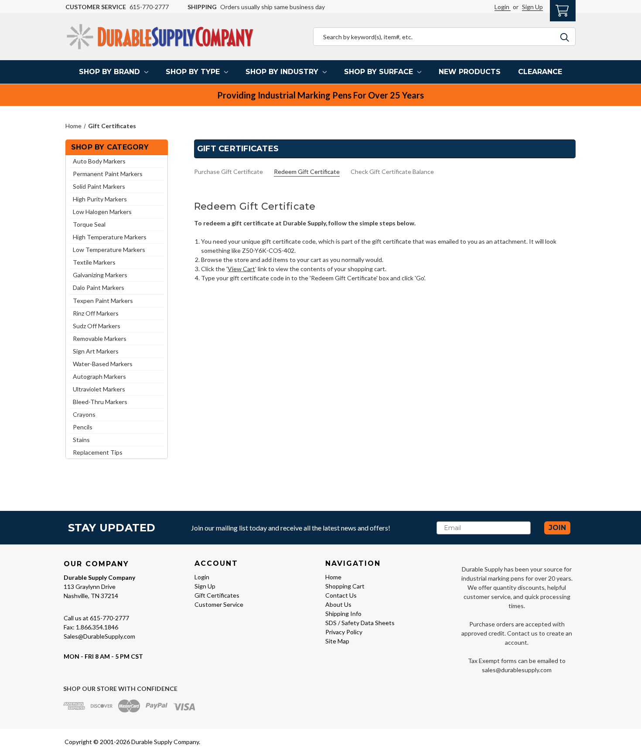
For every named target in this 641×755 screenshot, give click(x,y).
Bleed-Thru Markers (100, 401)
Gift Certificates (216, 595)
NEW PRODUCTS (470, 72)
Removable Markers (99, 338)
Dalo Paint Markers (98, 287)
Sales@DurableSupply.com (99, 636)
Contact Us (341, 595)
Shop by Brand (109, 72)
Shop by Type (193, 72)
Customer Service (218, 604)
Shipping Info (343, 613)
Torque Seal (89, 224)
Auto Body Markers (99, 161)
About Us (338, 604)
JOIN (557, 528)
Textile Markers (94, 262)
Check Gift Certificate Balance (392, 171)
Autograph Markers (99, 376)
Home (333, 577)
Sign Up (532, 6)
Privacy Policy (343, 632)
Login (502, 6)
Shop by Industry (281, 72)
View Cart (241, 268)
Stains (81, 439)
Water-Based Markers (103, 363)
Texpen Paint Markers (103, 300)
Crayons (84, 414)
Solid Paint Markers (99, 186)
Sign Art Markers (96, 351)
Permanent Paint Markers (108, 173)
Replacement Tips (98, 452)
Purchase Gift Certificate (228, 171)
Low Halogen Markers (102, 211)
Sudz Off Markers (96, 326)
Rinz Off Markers (96, 313)
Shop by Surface (378, 72)
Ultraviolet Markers (99, 389)
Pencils (82, 427)
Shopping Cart (345, 586)
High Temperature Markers (110, 237)
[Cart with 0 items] (563, 9)
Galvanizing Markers (100, 275)
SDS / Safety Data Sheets (360, 622)
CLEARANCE (540, 72)
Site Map (337, 641)
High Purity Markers (100, 199)
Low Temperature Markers (109, 249)
